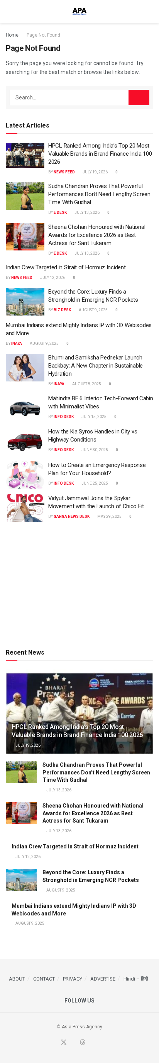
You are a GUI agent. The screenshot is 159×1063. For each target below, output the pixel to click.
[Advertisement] (79, 584)
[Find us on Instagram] (100, 1043)
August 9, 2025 (93, 310)
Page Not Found (43, 35)
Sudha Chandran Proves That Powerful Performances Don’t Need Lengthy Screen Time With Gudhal (99, 194)
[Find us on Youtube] (73, 1043)
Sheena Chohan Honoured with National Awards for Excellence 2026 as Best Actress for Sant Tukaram (96, 235)
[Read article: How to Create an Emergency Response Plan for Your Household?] (25, 475)
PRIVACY (72, 979)
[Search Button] (150, 11)
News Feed (64, 172)
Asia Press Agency (82, 1026)
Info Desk (64, 417)
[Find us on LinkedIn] (92, 1043)
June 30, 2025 (94, 450)
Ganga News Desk (72, 516)
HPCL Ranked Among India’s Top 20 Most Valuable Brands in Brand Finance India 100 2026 (100, 153)
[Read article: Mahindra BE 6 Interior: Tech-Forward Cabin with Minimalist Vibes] (25, 408)
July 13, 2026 (87, 212)
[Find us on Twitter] (64, 1042)
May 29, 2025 (109, 516)
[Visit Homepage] (79, 11)
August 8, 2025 (86, 384)
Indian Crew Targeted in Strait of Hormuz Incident (65, 267)
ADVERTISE (102, 979)
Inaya (16, 343)
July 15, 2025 (94, 417)
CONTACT (44, 979)
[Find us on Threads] (82, 1042)
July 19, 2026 (95, 172)
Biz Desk (62, 310)
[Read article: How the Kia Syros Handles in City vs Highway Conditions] (25, 441)
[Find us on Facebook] (54, 1043)
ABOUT (17, 979)
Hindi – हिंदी (135, 979)
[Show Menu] (9, 11)
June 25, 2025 (94, 483)
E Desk (60, 212)
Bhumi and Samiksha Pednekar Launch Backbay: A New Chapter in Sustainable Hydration (95, 365)
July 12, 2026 (52, 277)
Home (12, 35)
